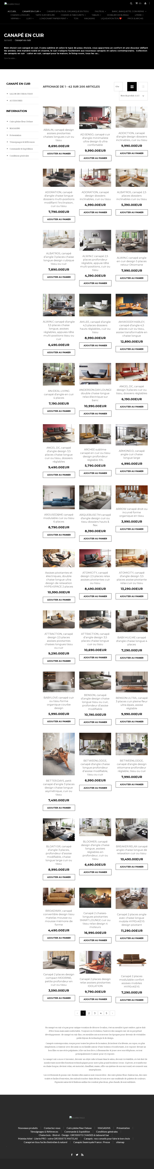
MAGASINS (89, 18)
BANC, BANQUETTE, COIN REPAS (128, 11)
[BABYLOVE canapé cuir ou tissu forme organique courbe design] (59, 682)
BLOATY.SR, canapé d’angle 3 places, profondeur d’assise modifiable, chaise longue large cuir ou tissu (59, 855)
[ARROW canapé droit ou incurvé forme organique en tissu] (132, 494)
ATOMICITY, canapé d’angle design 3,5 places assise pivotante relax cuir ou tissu (132, 578)
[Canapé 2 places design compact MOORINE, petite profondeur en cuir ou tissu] (59, 960)
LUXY (29, 18)
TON (76, 18)
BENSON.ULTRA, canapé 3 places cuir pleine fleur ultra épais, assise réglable (132, 703)
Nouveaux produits (28, 1127)
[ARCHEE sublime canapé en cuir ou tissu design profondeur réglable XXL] (95, 434)
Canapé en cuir (30, 11)
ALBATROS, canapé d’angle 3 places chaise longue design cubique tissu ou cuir (58, 258)
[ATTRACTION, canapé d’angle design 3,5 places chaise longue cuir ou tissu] (95, 619)
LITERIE (138, 15)
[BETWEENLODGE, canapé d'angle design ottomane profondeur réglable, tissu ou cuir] (132, 744)
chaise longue (52, 1066)
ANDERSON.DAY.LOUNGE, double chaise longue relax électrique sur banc (95, 395)
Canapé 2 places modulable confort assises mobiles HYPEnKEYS (131, 981)
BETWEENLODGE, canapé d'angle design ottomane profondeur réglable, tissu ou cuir (132, 766)
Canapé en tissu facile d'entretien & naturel (45, 1142)
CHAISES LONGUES (20, 15)
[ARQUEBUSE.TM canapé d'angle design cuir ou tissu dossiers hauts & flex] (95, 497)
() (140, 3)
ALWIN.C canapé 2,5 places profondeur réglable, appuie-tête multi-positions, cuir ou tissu (95, 263)
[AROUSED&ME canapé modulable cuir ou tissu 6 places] (59, 497)
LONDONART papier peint (53, 18)
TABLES (95, 15)
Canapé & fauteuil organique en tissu (68, 11)
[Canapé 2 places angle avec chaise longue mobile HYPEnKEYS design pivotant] (132, 898)
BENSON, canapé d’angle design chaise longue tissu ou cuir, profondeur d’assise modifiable (95, 702)
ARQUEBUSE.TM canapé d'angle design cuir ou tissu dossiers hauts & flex (95, 520)
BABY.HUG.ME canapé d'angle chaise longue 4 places (131, 641)
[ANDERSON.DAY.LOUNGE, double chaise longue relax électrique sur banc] (95, 374)
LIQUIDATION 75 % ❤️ (111, 18)
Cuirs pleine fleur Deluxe (21, 121)
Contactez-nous (52, 1127)
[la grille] (132, 86)
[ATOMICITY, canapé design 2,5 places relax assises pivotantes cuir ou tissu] (95, 558)
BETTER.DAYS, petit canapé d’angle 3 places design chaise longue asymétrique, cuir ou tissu (59, 787)
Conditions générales (19, 156)
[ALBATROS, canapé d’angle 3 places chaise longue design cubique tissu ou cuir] (59, 239)
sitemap (120, 1142)
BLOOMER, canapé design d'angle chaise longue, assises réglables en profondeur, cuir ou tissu (95, 850)
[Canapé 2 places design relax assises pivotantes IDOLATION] (95, 962)
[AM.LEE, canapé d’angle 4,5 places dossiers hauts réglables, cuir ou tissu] (95, 305)
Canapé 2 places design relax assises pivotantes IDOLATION (95, 983)
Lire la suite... (10, 58)
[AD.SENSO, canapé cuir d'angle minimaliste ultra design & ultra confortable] (95, 117)
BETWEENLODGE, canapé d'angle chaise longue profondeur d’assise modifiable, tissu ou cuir (95, 767)
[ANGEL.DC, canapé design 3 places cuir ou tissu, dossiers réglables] (132, 372)
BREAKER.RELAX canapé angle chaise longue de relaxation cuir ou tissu (132, 850)
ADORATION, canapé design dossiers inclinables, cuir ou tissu (95, 196)
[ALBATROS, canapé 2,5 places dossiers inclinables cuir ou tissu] (132, 178)
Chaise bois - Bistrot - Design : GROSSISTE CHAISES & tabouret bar (74, 1135)
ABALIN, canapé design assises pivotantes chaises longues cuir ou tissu (58, 135)
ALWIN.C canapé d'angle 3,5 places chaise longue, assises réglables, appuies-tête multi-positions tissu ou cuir (59, 330)
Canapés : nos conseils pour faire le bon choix (107, 1138)
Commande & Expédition (21, 149)
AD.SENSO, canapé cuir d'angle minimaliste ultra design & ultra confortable (95, 139)
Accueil (12, 11)
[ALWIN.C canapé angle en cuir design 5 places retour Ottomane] (132, 241)
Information (16, 111)
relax (69, 1066)
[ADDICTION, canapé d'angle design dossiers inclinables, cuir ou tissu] (132, 117)
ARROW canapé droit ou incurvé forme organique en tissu (132, 512)
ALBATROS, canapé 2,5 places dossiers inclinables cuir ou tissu (131, 196)
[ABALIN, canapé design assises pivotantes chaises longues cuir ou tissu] (59, 115)
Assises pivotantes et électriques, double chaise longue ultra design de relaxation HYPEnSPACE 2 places (58, 579)
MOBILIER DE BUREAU (118, 15)
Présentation (15, 135)
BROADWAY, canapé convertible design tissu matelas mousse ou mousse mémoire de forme (58, 917)
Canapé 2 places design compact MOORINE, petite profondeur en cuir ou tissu (58, 979)
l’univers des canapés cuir (115, 1031)
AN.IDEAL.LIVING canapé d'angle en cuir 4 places (59, 394)
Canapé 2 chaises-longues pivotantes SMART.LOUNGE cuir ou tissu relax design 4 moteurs (95, 920)
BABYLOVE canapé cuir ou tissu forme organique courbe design (59, 703)
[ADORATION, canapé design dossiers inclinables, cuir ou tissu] (95, 178)
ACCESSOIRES (15, 100)
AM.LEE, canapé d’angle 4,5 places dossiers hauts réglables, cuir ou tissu (95, 327)
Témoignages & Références (22, 142)
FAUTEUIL (99, 11)
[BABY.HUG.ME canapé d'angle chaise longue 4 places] (132, 621)
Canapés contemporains (57, 1043)
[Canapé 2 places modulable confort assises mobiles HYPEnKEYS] (132, 961)
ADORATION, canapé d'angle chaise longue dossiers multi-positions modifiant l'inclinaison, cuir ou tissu (58, 199)
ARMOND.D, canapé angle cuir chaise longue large (132, 454)
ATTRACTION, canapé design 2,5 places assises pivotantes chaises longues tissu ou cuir (59, 640)
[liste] (143, 86)
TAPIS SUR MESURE (45, 15)
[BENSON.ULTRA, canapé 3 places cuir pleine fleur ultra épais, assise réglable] (132, 682)
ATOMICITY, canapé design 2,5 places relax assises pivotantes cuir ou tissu (95, 578)
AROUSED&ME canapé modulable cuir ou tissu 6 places (58, 518)
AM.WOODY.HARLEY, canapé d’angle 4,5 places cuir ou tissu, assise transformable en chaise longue (131, 328)
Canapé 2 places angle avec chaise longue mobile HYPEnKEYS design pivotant (131, 919)
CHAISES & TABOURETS (72, 15)
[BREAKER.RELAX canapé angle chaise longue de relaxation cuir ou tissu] (132, 829)
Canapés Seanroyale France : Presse (91, 1142)
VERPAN (15, 18)
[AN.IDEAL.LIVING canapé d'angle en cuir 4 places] (59, 374)
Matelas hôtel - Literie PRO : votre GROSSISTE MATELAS (48, 1138)
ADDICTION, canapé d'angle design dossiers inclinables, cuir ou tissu (131, 137)
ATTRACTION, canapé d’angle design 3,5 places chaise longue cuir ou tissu (95, 639)
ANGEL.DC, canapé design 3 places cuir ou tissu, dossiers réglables (131, 390)
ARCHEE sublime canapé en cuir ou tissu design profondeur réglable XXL (95, 454)
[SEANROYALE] (12, 4)
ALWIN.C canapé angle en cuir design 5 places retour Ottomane (132, 261)
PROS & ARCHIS (135, 18)
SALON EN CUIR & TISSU (21, 94)
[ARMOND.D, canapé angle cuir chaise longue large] (132, 434)
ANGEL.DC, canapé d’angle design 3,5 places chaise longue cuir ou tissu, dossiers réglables (59, 454)
